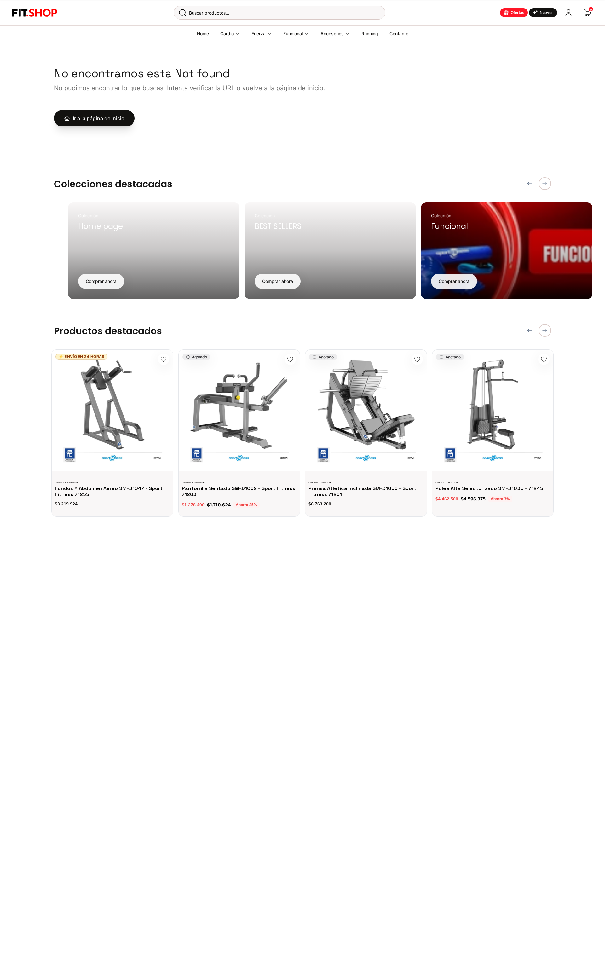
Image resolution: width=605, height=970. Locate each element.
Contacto (398, 33)
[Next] (545, 183)
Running (369, 33)
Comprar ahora (101, 281)
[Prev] (529, 183)
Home (203, 33)
